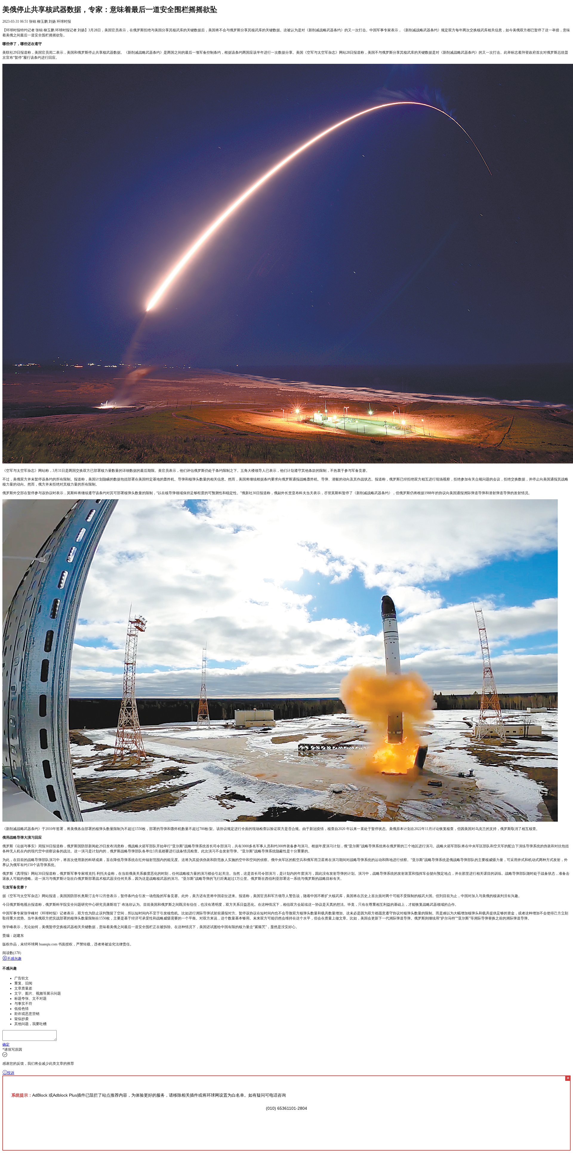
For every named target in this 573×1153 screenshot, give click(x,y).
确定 (6, 1044)
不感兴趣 (14, 958)
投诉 (10, 1073)
